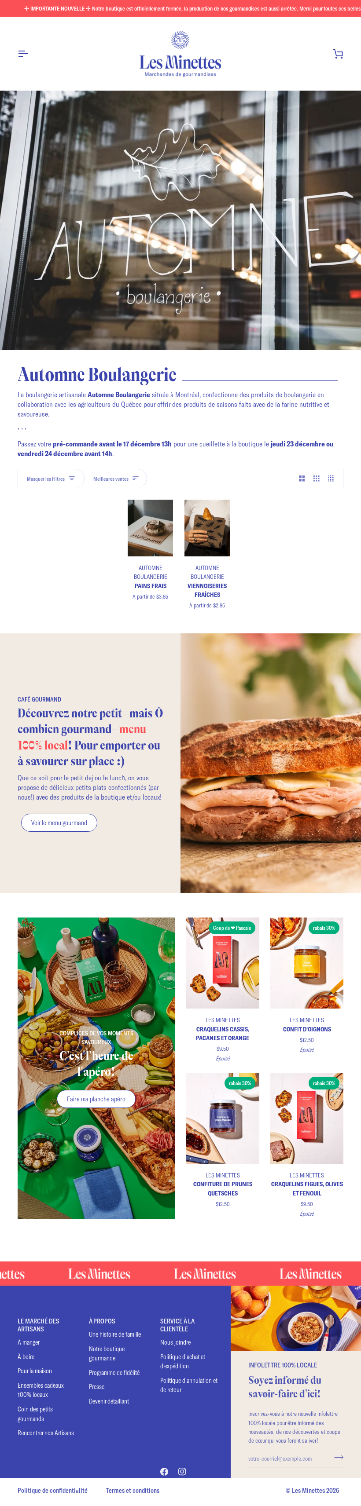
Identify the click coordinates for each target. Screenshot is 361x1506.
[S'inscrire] (336, 1457)
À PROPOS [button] (102, 1321)
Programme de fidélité (114, 1372)
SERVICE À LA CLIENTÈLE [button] (177, 1325)
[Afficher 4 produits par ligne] (333, 478)
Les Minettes (308, 1490)
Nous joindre (175, 1342)
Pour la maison (35, 1370)
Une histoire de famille (115, 1334)
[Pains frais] (150, 528)
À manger (29, 1342)
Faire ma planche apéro (96, 1099)
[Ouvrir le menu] (31, 54)
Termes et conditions (132, 1490)
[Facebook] (164, 1472)
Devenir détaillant (109, 1401)
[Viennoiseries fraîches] (207, 528)
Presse (96, 1386)
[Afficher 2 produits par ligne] (302, 478)
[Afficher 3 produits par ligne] (316, 478)
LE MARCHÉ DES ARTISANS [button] (38, 1325)
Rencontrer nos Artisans (46, 1433)
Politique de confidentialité (53, 1490)
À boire (26, 1356)
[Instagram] (182, 1472)
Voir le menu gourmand (59, 822)
